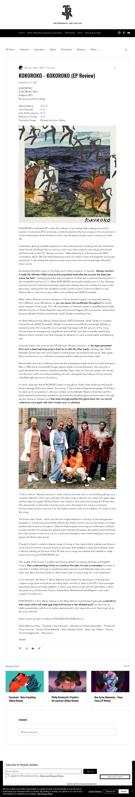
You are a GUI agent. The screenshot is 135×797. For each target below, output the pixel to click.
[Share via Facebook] (20, 648)
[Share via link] (39, 648)
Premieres (66, 49)
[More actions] (114, 67)
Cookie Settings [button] (95, 791)
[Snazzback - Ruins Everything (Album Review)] (25, 681)
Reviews (81, 49)
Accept (123, 791)
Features (24, 49)
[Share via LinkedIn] (33, 648)
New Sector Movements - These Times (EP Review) (108, 698)
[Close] (131, 791)
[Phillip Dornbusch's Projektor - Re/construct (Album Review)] (68, 681)
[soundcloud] (128, 32)
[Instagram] (119, 32)
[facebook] (124, 32)
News (53, 49)
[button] (126, 50)
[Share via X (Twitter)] (26, 648)
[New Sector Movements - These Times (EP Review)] (110, 681)
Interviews (39, 49)
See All (126, 666)
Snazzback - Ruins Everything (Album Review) (22, 698)
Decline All (110, 791)
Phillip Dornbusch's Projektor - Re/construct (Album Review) (66, 698)
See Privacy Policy (45, 793)
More (93, 49)
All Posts (10, 49)
